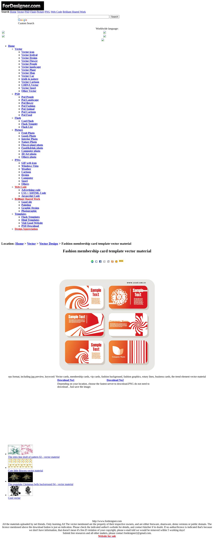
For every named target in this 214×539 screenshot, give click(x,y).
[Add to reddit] (108, 261)
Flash (33, 11)
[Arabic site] (102, 40)
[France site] (3, 36)
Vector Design (48, 243)
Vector (20, 11)
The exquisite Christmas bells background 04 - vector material (40, 484)
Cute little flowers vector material (25, 470)
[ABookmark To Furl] (112, 261)
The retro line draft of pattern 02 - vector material (34, 457)
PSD (27, 11)
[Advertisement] (107, 23)
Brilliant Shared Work (74, 11)
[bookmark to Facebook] (100, 261)
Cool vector (14, 497)
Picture (40, 11)
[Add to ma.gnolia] (116, 261)
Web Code (56, 11)
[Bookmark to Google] (96, 261)
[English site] (3, 32)
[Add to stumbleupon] (92, 261)
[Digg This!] (104, 261)
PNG (47, 11)
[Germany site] (104, 36)
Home (13, 11)
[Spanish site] (104, 32)
